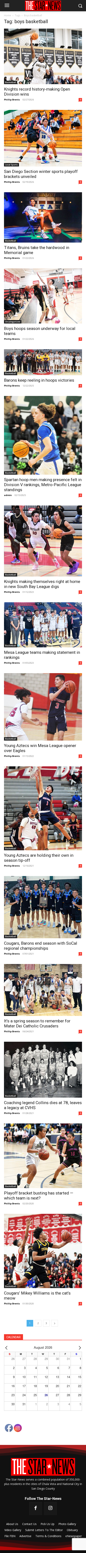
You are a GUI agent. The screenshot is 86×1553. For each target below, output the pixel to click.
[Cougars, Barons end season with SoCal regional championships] (43, 907)
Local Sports (11, 164)
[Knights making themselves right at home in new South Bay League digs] (43, 541)
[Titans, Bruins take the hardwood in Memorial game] (43, 217)
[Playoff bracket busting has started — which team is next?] (43, 1155)
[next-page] (54, 1323)
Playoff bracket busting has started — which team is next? (38, 1196)
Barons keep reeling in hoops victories (39, 380)
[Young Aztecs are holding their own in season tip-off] (43, 808)
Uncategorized (12, 321)
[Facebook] (35, 1508)
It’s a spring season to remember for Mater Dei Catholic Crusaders (37, 1023)
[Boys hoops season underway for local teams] (43, 295)
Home (7, 15)
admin (8, 495)
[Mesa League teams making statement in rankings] (43, 624)
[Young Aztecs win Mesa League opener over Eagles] (43, 707)
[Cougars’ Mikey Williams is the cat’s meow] (43, 1251)
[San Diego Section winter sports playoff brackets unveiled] (43, 138)
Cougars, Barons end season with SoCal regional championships (40, 946)
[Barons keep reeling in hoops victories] (43, 362)
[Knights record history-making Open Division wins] (43, 56)
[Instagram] (50, 1508)
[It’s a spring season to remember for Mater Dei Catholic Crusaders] (43, 990)
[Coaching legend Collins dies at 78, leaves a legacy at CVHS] (43, 1070)
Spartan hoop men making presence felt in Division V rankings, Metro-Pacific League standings (43, 484)
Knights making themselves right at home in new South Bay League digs (42, 584)
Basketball (10, 82)
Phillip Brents (12, 99)
